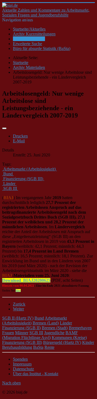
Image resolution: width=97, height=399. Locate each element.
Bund (39, 318)
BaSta (38, 347)
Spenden (20, 359)
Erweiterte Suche (27, 43)
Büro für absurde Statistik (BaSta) (41, 48)
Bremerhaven (80, 328)
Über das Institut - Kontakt (35, 373)
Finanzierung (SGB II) (21, 328)
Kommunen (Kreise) (69, 337)
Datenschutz (23, 369)
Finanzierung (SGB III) (22, 342)
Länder (66, 323)
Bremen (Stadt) (55, 328)
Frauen (8, 332)
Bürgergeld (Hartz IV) (62, 342)
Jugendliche (54, 332)
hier (18, 290)
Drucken (20, 136)
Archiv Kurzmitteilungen (34, 34)
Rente (49, 347)
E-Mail (19, 141)
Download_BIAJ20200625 (26, 280)
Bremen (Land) (46, 323)
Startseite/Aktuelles (29, 29)
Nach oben (11, 383)
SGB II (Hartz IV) (17, 318)
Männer (21, 332)
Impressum (22, 364)
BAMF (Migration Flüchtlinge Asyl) (40, 335)
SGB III (36, 332)
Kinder (88, 342)
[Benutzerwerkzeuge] (4, 128)
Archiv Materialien (29, 38)
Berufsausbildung (17, 347)
